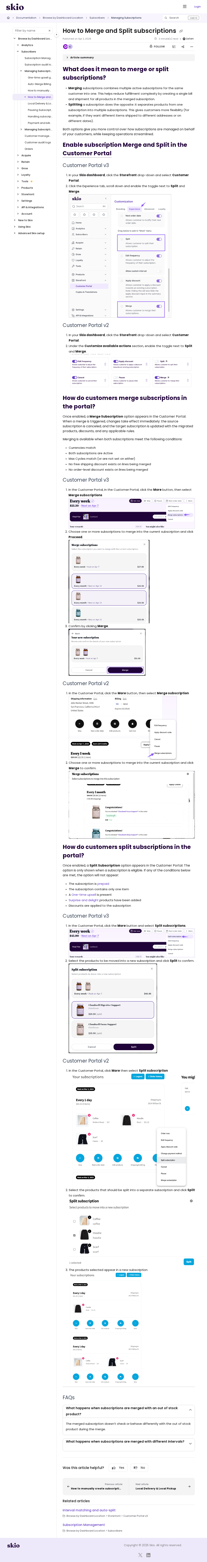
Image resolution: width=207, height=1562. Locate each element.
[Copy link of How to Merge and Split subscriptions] (181, 31)
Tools (24, 181)
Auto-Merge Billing (39, 84)
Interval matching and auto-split (89, 1510)
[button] (181, 18)
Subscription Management (39, 58)
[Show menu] (185, 6)
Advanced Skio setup (31, 233)
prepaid (103, 884)
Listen (190, 38)
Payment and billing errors (40, 123)
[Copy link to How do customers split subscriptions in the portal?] (90, 856)
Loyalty (25, 175)
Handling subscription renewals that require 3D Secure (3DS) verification (40, 116)
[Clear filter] (49, 30)
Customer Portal (87, 153)
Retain (25, 162)
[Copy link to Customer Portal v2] (115, 325)
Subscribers (97, 17)
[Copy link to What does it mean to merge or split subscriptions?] (112, 78)
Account (26, 213)
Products (27, 188)
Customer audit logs (38, 142)
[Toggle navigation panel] (56, 34)
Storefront (27, 194)
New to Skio (25, 220)
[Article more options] (191, 46)
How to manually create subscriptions (40, 90)
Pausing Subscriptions (40, 110)
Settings (26, 200)
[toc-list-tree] (174, 46)
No (143, 1468)
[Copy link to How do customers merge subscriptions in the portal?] (101, 407)
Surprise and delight (84, 900)
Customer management (39, 136)
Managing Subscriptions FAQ (39, 129)
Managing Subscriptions (126, 17)
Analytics (27, 45)
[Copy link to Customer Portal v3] (115, 166)
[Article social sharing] (183, 46)
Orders (29, 149)
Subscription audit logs (39, 64)
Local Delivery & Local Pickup (40, 103)
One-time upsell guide (40, 77)
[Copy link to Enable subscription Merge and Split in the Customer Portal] (118, 153)
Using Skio (24, 226)
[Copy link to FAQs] (81, 1398)
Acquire (26, 155)
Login (197, 6)
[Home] (15, 6)
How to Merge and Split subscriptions (40, 97)
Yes (121, 1468)
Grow (24, 168)
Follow (159, 46)
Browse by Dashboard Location (63, 17)
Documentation (26, 17)
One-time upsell (84, 894)
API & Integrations (32, 207)
